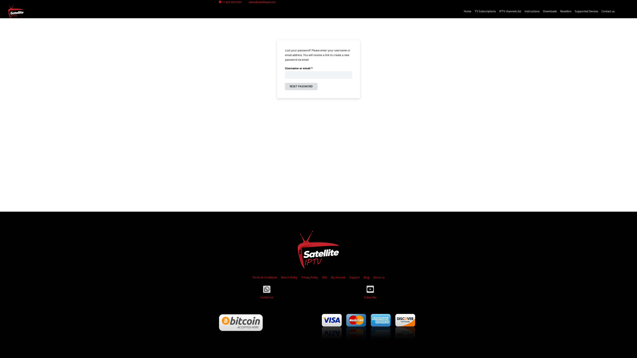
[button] (619, 11)
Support (354, 277)
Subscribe (370, 297)
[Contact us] (266, 289)
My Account (338, 277)
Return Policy (289, 277)
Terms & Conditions (264, 277)
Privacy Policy (309, 277)
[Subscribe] (370, 289)
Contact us (266, 297)
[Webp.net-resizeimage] (16, 11)
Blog (366, 277)
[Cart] (626, 11)
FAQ (324, 277)
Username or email (304, 68)
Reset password (301, 86)
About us (379, 277)
